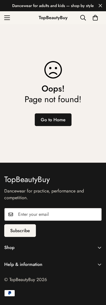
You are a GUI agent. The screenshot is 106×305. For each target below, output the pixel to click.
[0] (95, 17)
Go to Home (53, 119)
